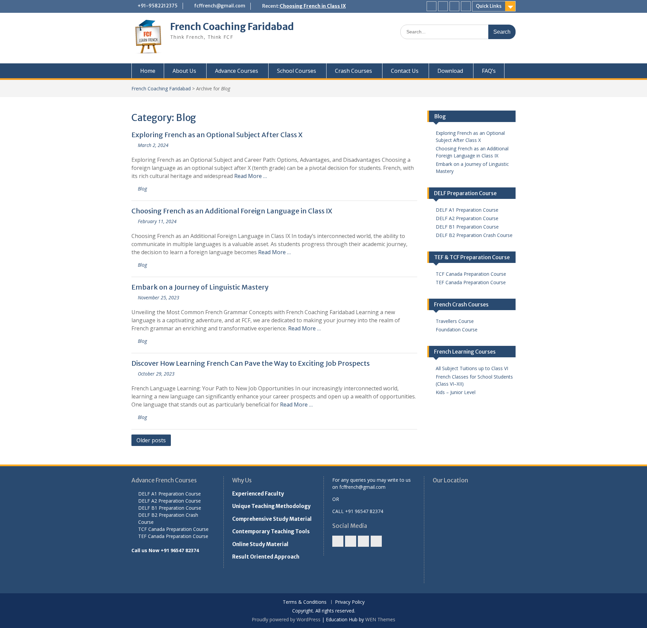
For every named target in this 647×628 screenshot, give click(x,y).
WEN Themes (380, 619)
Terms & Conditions (305, 602)
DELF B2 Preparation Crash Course (474, 235)
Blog (142, 188)
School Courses (296, 70)
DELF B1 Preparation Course (467, 226)
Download (450, 70)
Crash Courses (353, 70)
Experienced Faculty (258, 493)
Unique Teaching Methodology (271, 506)
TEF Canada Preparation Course (471, 282)
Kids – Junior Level (455, 392)
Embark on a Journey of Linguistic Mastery (200, 287)
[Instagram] (443, 6)
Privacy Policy (350, 602)
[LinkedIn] (466, 6)
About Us (184, 70)
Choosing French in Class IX (313, 6)
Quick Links (488, 6)
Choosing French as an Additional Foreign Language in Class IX (231, 211)
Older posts (151, 440)
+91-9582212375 (157, 6)
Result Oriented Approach (265, 557)
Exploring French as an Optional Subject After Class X (217, 134)
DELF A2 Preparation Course (467, 218)
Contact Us (405, 70)
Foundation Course (456, 329)
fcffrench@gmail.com (219, 6)
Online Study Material (260, 544)
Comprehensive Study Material (272, 519)
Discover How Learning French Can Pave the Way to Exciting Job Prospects (250, 363)
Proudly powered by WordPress (286, 619)
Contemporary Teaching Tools (271, 531)
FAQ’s (489, 70)
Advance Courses (236, 70)
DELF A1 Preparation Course (467, 210)
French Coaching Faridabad (232, 27)
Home (147, 70)
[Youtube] (454, 6)
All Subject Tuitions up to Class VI (472, 368)
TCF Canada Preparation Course (471, 274)
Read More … (250, 176)
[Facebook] (431, 6)
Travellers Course (455, 321)
